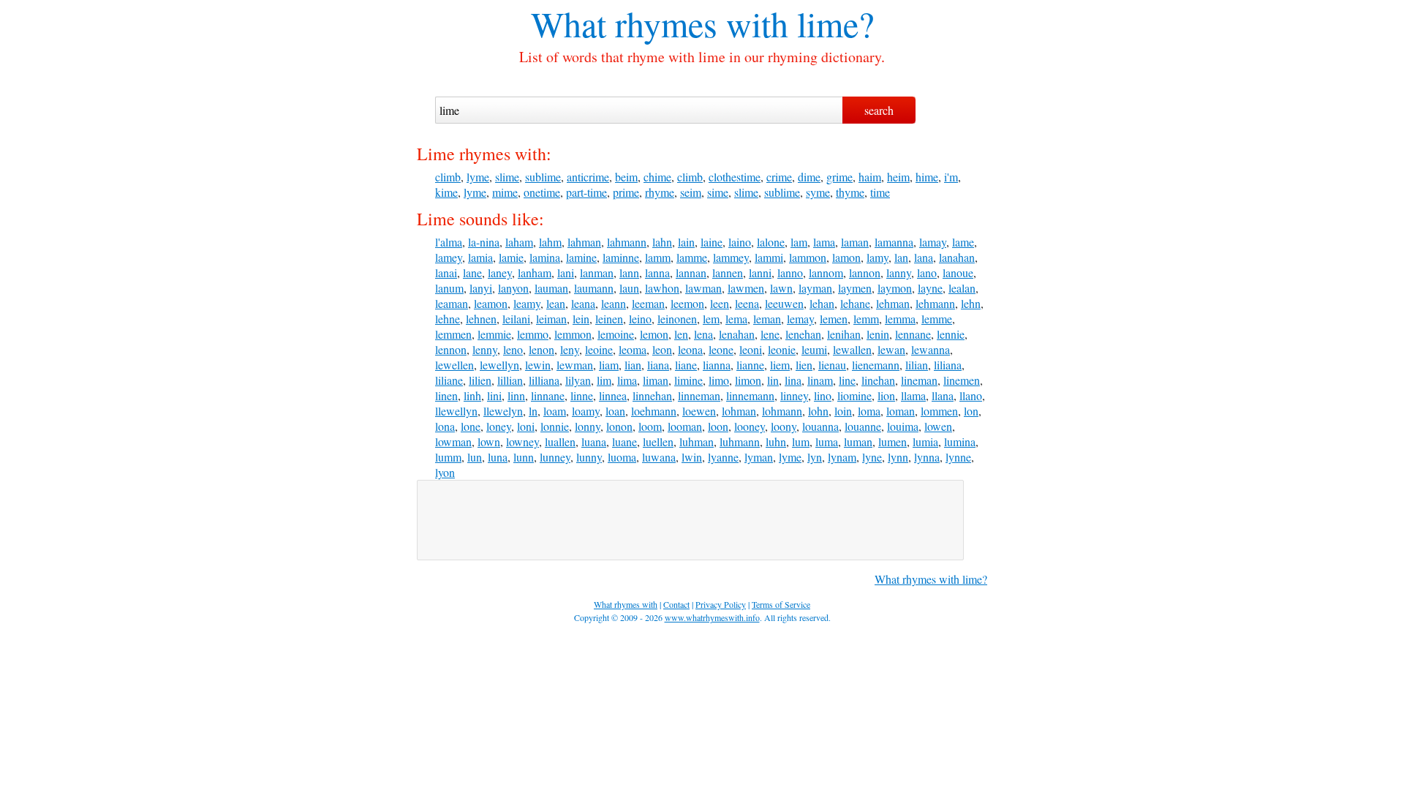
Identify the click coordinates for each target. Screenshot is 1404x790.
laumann (594, 288)
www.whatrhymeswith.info (712, 617)
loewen (699, 410)
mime (505, 192)
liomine (854, 395)
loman (900, 410)
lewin (538, 364)
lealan (961, 288)
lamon (846, 257)
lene (770, 334)
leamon (490, 303)
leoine (599, 349)
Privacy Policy (720, 604)
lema (736, 318)
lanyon (513, 288)
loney (498, 426)
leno (513, 349)
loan (615, 410)
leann (613, 303)
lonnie (554, 426)
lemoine (615, 334)
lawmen (746, 288)
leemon (687, 303)
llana (943, 395)
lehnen (481, 318)
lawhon (662, 288)
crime (779, 176)
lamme (691, 257)
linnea (613, 395)
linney (794, 395)
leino (640, 318)
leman (767, 318)
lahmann (626, 241)
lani (565, 272)
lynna (927, 456)
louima (902, 426)
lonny (587, 426)
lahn (662, 241)
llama (913, 395)
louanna (820, 426)
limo (719, 380)
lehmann (935, 303)
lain (686, 241)
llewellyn (456, 410)
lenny (484, 349)
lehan (821, 303)
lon (971, 410)
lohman (739, 410)
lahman (584, 241)
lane (472, 272)
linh (472, 395)
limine (688, 380)
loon (718, 426)
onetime (542, 192)
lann (629, 272)
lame (963, 241)
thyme (850, 192)
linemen (961, 380)
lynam (842, 456)
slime (507, 176)
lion (886, 395)
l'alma (448, 241)
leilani (516, 318)
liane (686, 364)
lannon (864, 272)
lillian (510, 380)
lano (927, 272)
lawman (703, 288)
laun (629, 288)
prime (626, 192)
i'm (951, 176)
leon (662, 349)
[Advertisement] (690, 520)
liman (655, 380)
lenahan (737, 334)
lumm (448, 456)
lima (627, 380)
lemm (866, 318)
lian (632, 364)
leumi (814, 349)
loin (843, 410)
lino (822, 395)
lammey (731, 257)
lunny (589, 456)
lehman (893, 303)
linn (516, 395)
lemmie (494, 334)
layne (930, 288)
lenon (541, 349)
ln (533, 410)
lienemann (875, 364)
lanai (446, 272)
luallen (560, 441)
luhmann (740, 441)
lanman (597, 272)
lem (711, 318)
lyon (445, 472)
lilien (480, 380)
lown (489, 441)
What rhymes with (659, 23)
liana (658, 364)
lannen (727, 272)
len (681, 334)
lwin (692, 456)
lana (923, 257)
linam (820, 380)
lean (555, 303)
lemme (936, 318)
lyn (814, 456)
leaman (451, 303)
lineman (919, 380)
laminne (621, 257)
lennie (951, 334)
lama (824, 241)
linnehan (652, 395)
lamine (581, 257)
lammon (807, 257)
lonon (619, 426)
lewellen (454, 364)
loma (869, 410)
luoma (622, 456)
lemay (800, 318)
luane (624, 441)
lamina (544, 257)
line (847, 380)
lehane (855, 303)
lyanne (723, 456)
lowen (938, 426)
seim (690, 192)
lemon (654, 334)
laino (739, 241)
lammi (769, 257)
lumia (925, 441)
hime (927, 176)
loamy (586, 410)
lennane (913, 334)
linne (581, 395)
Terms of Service (781, 604)
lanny (898, 272)
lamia (480, 257)
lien (804, 364)
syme (818, 192)
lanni (760, 272)
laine (711, 241)
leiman (551, 318)
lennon (451, 349)
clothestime (734, 176)
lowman (453, 441)
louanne (863, 426)
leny (569, 349)
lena (703, 334)
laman (855, 241)
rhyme (659, 192)
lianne (750, 364)
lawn (781, 288)
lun (474, 456)
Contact (676, 604)
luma (826, 441)
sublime (543, 176)
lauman (551, 288)
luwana (659, 456)
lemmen (453, 334)
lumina (959, 441)
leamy (526, 303)
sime (717, 192)
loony (783, 426)
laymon (895, 288)
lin (773, 380)
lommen (939, 410)
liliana (948, 364)
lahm (550, 241)
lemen (834, 318)
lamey (448, 257)
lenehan (803, 334)
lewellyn (499, 364)
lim (604, 380)
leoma (632, 349)
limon (748, 380)
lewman (574, 364)
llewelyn (503, 410)
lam (798, 241)
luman (858, 441)
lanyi (480, 288)
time (880, 192)
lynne (958, 456)
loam (554, 410)
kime (446, 192)
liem (780, 364)
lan (901, 257)
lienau (832, 364)
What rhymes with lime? (931, 579)
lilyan (578, 380)
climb (448, 176)
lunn (523, 456)
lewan (891, 349)
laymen (855, 288)
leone (721, 349)
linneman (699, 395)
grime (839, 176)
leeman (648, 303)
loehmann (653, 410)
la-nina (483, 241)
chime (657, 176)
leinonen (677, 318)
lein (581, 318)
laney (500, 272)
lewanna (930, 349)
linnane (548, 395)
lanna (657, 272)
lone (470, 426)
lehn (971, 303)
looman (685, 426)
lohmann (782, 410)
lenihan (844, 334)
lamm (658, 257)
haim (869, 176)
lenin (878, 334)
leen (719, 303)
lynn (898, 456)
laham (519, 241)
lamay (932, 241)
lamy (877, 257)
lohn (818, 410)
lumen (892, 441)
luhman (696, 441)
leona (690, 349)
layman (815, 288)
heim (898, 176)
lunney (555, 456)
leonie (782, 349)
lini (494, 395)
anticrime (588, 176)
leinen (609, 318)
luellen (658, 441)
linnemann (750, 395)
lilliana (544, 380)
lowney (522, 441)
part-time (586, 192)
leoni (750, 349)
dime (809, 176)
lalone (771, 241)
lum (800, 441)
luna (497, 456)
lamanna (894, 241)
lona (445, 426)
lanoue (958, 272)
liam (609, 364)
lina (793, 380)
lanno (790, 272)
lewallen (852, 349)
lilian (916, 364)
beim (626, 176)
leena (747, 303)
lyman (758, 456)
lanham (534, 272)
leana (583, 303)
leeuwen (784, 303)
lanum (449, 288)
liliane (449, 380)
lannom (826, 272)
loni (526, 426)
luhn (776, 441)
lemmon (573, 334)
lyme (478, 176)
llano (970, 395)
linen (446, 395)
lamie (511, 257)
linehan (878, 380)
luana (593, 441)
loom (650, 426)
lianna (717, 364)
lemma (900, 318)
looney (749, 426)
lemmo (532, 334)
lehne (447, 318)
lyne (872, 456)
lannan (691, 272)
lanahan (957, 257)
